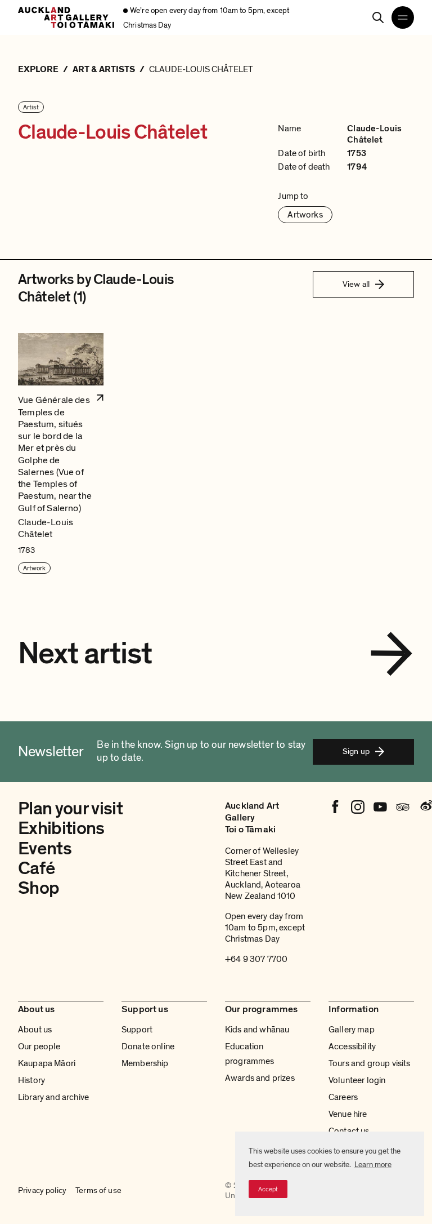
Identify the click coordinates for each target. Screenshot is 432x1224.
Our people (39, 1046)
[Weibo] (425, 807)
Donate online (148, 1046)
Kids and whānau (257, 1029)
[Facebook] (335, 807)
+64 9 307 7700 (256, 959)
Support (137, 1029)
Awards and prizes (260, 1078)
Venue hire (347, 1114)
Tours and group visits (369, 1063)
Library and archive (53, 1097)
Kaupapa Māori (46, 1063)
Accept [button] (268, 1189)
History (31, 1080)
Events (44, 848)
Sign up (356, 751)
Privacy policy (42, 1190)
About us (35, 1029)
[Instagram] (357, 807)
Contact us (349, 1131)
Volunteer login (356, 1080)
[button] (61, 454)
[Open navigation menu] (403, 17)
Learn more (373, 1164)
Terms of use (98, 1190)
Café (36, 868)
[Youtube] (380, 807)
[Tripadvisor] (403, 807)
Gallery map (351, 1029)
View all (356, 284)
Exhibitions (61, 828)
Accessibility (352, 1046)
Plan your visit (70, 808)
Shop (38, 888)
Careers (343, 1097)
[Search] (378, 17)
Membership (145, 1063)
